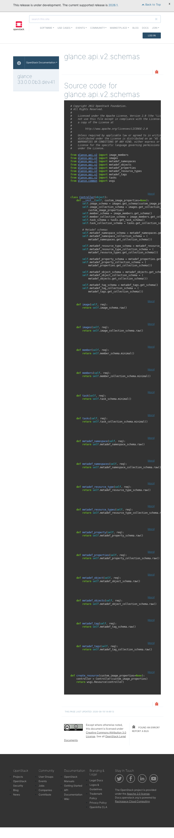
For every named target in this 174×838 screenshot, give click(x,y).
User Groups (46, 776)
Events (43, 781)
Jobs (41, 785)
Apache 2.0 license (138, 793)
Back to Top (153, 4)
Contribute (45, 794)
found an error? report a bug (146, 729)
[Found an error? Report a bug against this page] (156, 72)
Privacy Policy (98, 802)
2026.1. (113, 5)
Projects (18, 776)
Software (46, 27)
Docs (145, 27)
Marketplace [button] (118, 27)
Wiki (66, 799)
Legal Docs (96, 780)
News (16, 794)
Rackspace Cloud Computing (132, 801)
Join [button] (154, 27)
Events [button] (80, 27)
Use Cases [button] (64, 27)
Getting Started (73, 785)
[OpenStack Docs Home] (19, 62)
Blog (135, 27)
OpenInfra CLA (98, 807)
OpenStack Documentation (40, 62)
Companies (45, 790)
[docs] (151, 193)
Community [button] (97, 27)
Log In (152, 35)
